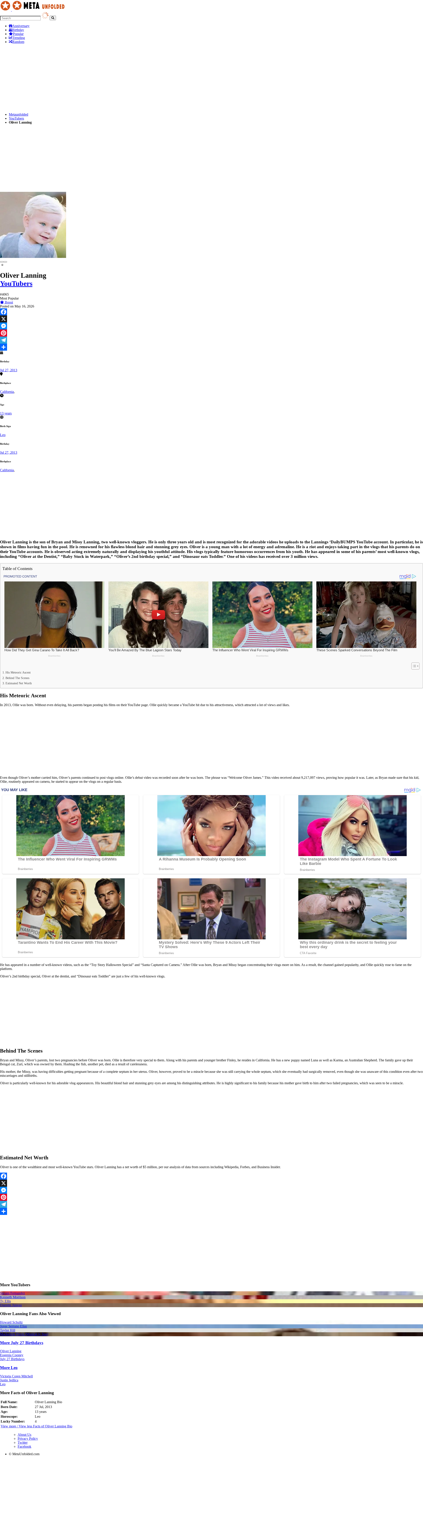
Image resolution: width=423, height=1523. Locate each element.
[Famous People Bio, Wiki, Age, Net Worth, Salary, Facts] (33, 10)
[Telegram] (211, 340)
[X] (211, 318)
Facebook (24, 1446)
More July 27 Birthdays (21, 1342)
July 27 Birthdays (12, 1359)
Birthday (18, 30)
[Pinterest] (211, 333)
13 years (6, 413)
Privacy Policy (28, 1438)
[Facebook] (211, 311)
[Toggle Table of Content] (413, 666)
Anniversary (21, 26)
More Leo (9, 1367)
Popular (18, 34)
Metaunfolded (18, 114)
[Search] (53, 18)
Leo (3, 435)
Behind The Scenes (17, 678)
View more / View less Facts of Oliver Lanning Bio (36, 1426)
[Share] (211, 347)
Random (18, 42)
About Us (24, 1434)
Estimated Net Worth (19, 683)
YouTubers (16, 118)
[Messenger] (211, 325)
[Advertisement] (132, 78)
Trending (18, 38)
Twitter (23, 1442)
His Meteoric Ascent (18, 672)
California (7, 392)
